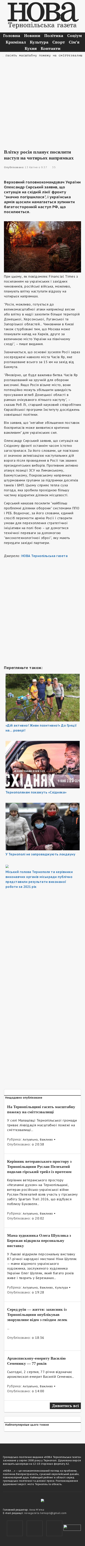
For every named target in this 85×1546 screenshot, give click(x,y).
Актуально (30, 1139)
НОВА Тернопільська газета (44, 556)
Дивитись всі (65, 1405)
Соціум (74, 35)
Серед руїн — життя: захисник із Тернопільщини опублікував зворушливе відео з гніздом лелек (37, 1314)
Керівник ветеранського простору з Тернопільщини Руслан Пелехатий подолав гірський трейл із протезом (39, 1166)
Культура (39, 42)
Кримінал (16, 42)
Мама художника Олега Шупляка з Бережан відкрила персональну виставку (39, 1240)
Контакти (50, 48)
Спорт (58, 42)
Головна (11, 35)
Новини (32, 35)
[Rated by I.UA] (72, 1527)
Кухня (31, 48)
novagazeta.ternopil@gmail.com (45, 1513)
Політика (53, 35)
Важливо (46, 1139)
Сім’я (74, 42)
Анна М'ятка (36, 1509)
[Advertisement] (42, 100)
